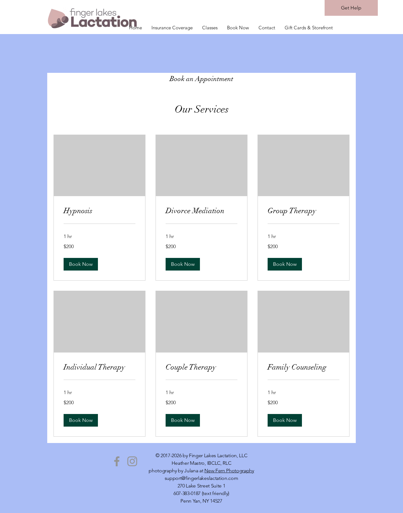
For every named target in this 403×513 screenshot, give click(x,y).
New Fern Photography (229, 471)
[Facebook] (116, 461)
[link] (99, 211)
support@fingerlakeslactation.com (201, 478)
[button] (81, 264)
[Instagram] (132, 461)
